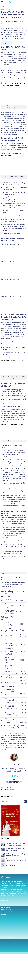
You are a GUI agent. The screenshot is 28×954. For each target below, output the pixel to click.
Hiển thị (9, 43)
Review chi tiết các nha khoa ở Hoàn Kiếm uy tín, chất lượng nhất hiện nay (16, 859)
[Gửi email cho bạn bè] (15, 782)
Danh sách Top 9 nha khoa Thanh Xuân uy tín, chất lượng (15, 849)
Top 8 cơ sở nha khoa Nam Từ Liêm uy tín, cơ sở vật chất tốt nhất (15, 844)
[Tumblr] (17, 776)
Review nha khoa (10, 6)
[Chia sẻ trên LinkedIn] (21, 782)
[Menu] (2, 2)
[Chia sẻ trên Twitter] (12, 782)
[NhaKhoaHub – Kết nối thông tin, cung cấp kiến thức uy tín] (14, 2)
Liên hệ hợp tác (5, 907)
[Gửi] (25, 801)
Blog (2, 6)
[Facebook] (10, 776)
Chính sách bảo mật (6, 911)
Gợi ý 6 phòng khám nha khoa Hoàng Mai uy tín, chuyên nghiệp (16, 864)
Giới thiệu (3, 905)
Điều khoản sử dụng (6, 909)
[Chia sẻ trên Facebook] (9, 782)
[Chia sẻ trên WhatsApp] (7, 782)
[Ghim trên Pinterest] (18, 782)
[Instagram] (13, 776)
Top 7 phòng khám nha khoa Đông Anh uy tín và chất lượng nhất (15, 854)
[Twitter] (15, 776)
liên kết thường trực (11, 789)
